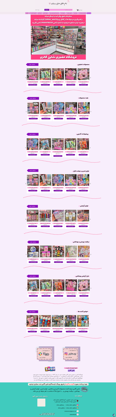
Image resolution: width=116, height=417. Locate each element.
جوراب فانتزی (39, 13)
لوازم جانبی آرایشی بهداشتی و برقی (54, 13)
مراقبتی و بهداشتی (69, 13)
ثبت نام (36, 9)
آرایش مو (27, 13)
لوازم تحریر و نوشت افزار (82, 13)
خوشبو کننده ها (63, 13)
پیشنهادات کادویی (45, 13)
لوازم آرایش (75, 13)
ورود (38, 9)
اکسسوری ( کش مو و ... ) (33, 13)
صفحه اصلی (88, 13)
